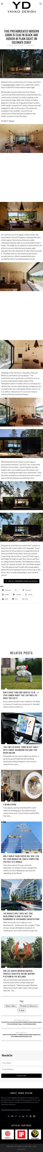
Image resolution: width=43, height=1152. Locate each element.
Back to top (21, 1149)
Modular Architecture (28, 1006)
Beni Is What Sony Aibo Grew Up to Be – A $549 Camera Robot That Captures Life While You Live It (21, 695)
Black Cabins (11, 1006)
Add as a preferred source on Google (22, 581)
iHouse (11, 121)
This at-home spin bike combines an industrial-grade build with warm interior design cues (22, 1034)
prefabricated (9, 85)
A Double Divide (9, 804)
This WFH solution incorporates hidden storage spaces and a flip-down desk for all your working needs (21, 1022)
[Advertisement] (21, 22)
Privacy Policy (26, 1110)
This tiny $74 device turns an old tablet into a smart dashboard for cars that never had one (21, 750)
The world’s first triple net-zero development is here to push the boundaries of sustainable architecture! (21, 916)
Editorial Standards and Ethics (10, 1110)
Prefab (21, 1010)
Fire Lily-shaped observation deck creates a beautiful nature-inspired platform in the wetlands (19, 973)
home (3, 103)
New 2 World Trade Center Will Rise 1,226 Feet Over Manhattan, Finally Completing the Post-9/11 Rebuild (21, 859)
